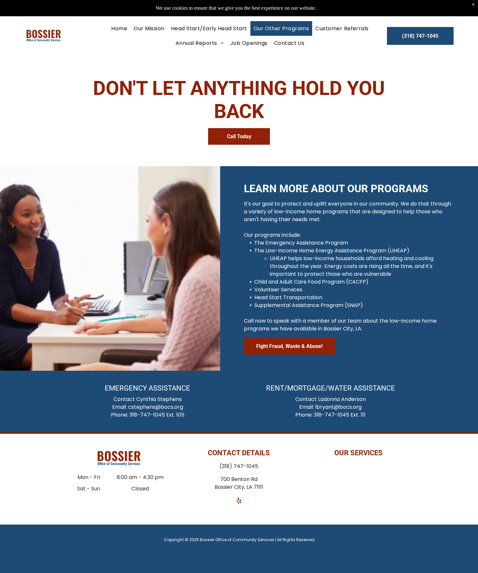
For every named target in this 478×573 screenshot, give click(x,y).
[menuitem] (119, 28)
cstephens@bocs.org (155, 407)
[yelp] (238, 501)
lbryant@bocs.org (338, 407)
